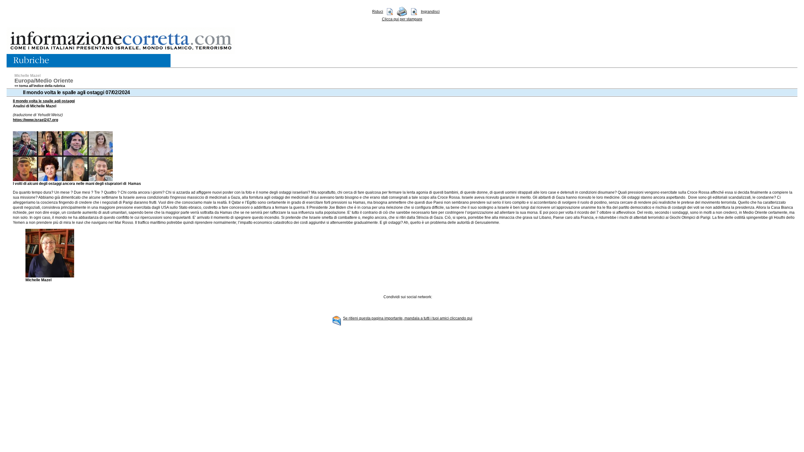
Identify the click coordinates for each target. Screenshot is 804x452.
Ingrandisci (430, 11)
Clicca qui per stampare (402, 19)
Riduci (377, 11)
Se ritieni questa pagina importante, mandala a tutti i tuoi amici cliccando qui (407, 318)
